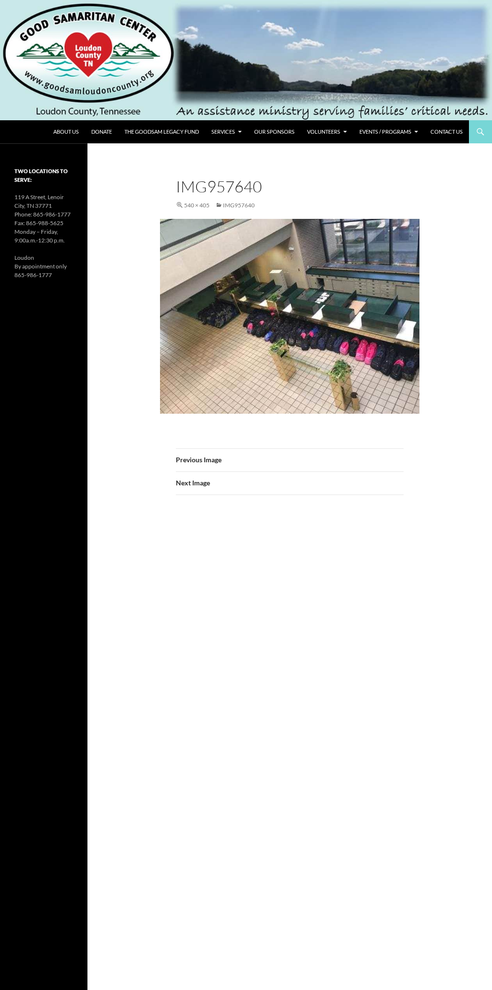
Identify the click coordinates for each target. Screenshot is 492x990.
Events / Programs (385, 131)
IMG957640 (239, 205)
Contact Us (446, 131)
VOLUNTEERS (323, 131)
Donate (101, 131)
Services (223, 131)
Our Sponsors (274, 131)
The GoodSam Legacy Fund (161, 131)
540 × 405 (196, 205)
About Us (66, 131)
